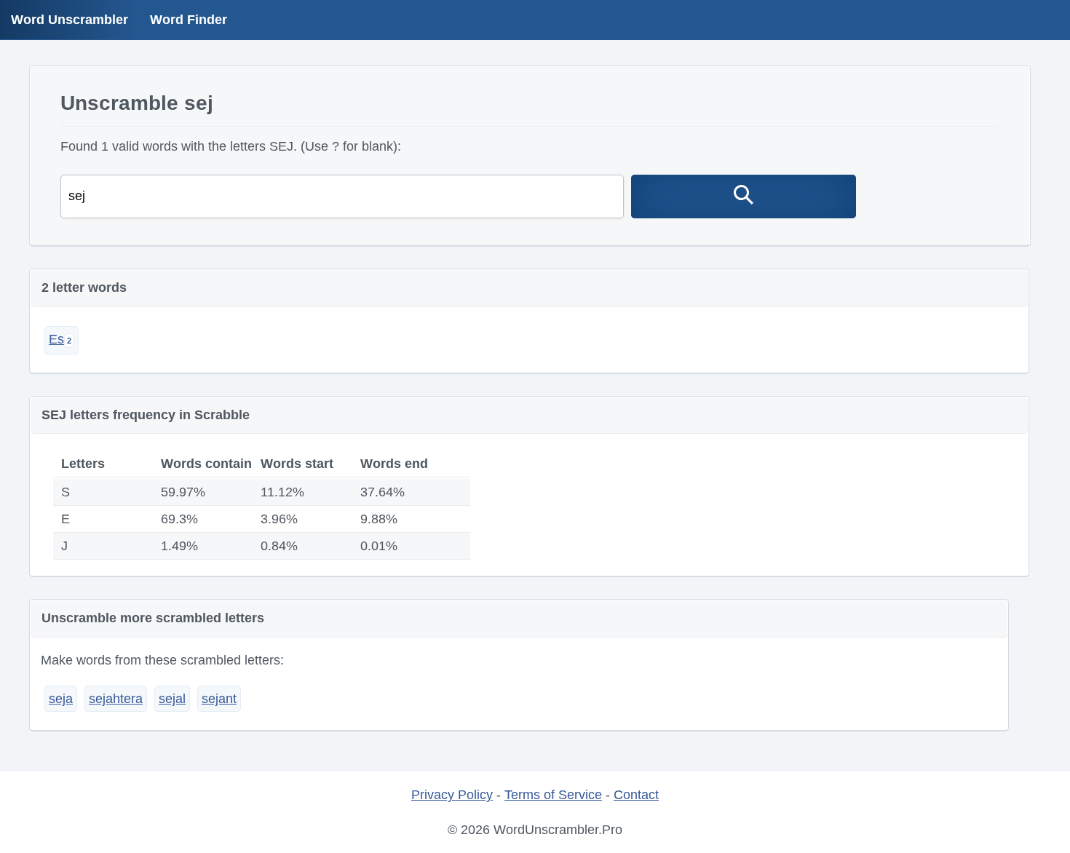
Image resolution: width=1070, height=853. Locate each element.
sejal (172, 698)
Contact (636, 794)
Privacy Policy (452, 794)
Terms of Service (553, 794)
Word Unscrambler (69, 19)
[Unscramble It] (744, 196)
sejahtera (116, 698)
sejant (219, 698)
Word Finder (188, 19)
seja (61, 698)
